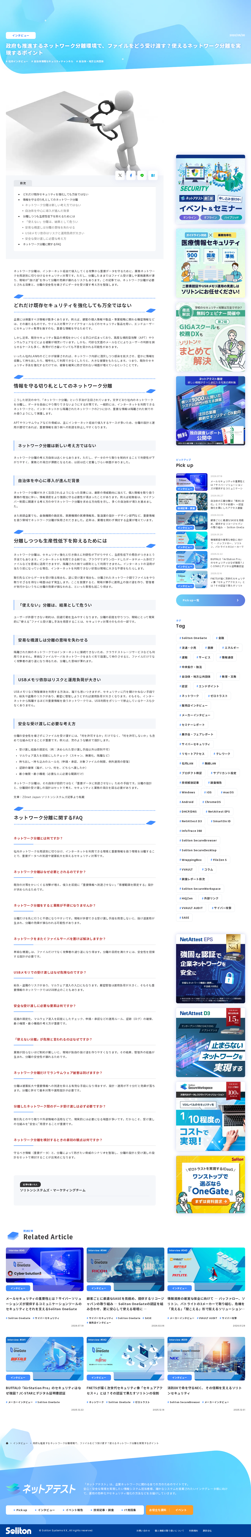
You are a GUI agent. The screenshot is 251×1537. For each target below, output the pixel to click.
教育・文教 (229, 676)
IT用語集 (130, 1510)
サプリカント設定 (224, 773)
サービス (204, 657)
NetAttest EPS (219, 811)
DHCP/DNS (189, 811)
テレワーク (223, 754)
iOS (209, 792)
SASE (185, 917)
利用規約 (193, 1530)
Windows (188, 792)
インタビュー (20, 35)
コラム (208, 869)
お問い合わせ (143, 1530)
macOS (228, 792)
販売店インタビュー (195, 705)
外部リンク (211, 898)
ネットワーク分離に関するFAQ (42, 244)
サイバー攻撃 (222, 908)
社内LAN (187, 763)
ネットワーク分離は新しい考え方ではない (53, 205)
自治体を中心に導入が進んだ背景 (47, 211)
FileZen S (220, 860)
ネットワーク (190, 696)
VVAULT (187, 869)
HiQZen (187, 898)
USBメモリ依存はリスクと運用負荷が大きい (54, 233)
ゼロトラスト (219, 696)
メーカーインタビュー (196, 715)
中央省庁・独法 (192, 667)
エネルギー (232, 648)
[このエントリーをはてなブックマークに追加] (153, 175)
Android (188, 802)
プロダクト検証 (192, 773)
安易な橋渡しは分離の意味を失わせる (50, 227)
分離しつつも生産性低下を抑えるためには (49, 216)
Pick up (21, 1510)
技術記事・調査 (104, 1510)
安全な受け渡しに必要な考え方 (45, 238)
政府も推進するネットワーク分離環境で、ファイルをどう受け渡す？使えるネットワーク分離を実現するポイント (96, 1443)
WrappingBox (192, 860)
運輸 (184, 657)
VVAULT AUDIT (192, 908)
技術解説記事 (190, 783)
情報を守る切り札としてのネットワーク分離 (50, 199)
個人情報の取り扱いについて (169, 1530)
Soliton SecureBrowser (199, 840)
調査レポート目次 (193, 879)
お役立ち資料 (157, 1510)
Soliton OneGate (194, 638)
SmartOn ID (222, 821)
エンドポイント (209, 686)
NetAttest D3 (192, 821)
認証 (184, 686)
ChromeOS (213, 802)
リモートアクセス (193, 754)
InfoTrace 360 (192, 831)
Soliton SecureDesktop (199, 850)
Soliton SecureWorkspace (201, 889)
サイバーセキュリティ (196, 744)
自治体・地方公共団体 (196, 676)
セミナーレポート (193, 725)
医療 (210, 648)
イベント (181, 1510)
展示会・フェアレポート (198, 734)
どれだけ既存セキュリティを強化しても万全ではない (55, 194)
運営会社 (207, 1530)
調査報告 (216, 783)
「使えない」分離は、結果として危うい (51, 222)
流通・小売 (189, 648)
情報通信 (227, 657)
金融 (221, 638)
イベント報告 (74, 1510)
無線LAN (210, 763)
